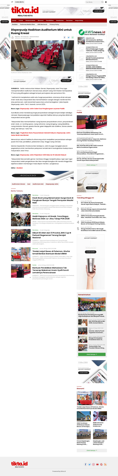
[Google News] (101, 464)
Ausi (28, 184)
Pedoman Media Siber (27, 24)
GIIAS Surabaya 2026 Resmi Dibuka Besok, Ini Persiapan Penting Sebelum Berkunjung (93, 223)
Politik (21, 20)
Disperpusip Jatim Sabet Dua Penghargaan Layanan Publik (42, 108)
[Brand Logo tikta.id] (25, 11)
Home (14, 20)
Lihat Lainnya (91, 165)
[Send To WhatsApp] (72, 37)
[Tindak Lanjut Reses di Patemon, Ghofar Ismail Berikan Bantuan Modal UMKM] (21, 254)
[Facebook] (85, 464)
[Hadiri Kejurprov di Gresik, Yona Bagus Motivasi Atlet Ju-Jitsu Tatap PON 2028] (21, 219)
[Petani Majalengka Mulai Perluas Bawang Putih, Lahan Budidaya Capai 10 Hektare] (84, 434)
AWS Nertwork (42, 24)
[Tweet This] (68, 37)
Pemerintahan (30, 20)
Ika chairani (25, 36)
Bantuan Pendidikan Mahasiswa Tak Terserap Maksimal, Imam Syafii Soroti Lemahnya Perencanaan (50, 270)
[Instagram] (93, 464)
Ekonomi (41, 20)
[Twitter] (89, 464)
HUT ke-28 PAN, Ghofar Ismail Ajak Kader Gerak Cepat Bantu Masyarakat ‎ (90, 159)
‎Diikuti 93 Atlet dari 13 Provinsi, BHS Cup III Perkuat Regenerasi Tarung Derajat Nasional (51, 235)
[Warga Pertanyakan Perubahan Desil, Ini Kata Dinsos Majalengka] (82, 339)
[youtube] (97, 464)
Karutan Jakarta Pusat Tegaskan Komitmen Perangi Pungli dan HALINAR (96, 331)
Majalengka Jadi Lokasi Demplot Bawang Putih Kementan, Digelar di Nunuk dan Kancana (99, 442)
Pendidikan (50, 20)
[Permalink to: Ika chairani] (12, 37)
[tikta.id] (19, 464)
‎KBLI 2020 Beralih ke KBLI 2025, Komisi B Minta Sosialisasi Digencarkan (90, 146)
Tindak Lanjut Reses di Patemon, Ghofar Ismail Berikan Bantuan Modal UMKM (51, 252)
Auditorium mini (38, 184)
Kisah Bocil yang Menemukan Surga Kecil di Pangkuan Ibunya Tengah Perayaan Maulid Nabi (52, 200)
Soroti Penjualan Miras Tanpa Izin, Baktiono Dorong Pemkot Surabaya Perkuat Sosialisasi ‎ (91, 140)
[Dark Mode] (106, 2)
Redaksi (15, 24)
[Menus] (12, 2)
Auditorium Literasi (18, 184)
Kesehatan (60, 20)
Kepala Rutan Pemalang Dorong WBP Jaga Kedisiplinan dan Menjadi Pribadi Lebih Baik (91, 315)
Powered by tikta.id (59, 471)
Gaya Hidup (79, 20)
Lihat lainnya (91, 354)
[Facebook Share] (64, 37)
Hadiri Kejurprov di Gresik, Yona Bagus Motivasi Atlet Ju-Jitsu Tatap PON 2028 (51, 217)
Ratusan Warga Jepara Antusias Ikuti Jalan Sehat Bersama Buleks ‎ (93, 210)
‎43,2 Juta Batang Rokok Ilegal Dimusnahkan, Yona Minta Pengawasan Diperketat (90, 153)
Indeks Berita (19, 2)
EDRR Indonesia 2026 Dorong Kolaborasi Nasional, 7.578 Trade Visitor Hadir (99, 424)
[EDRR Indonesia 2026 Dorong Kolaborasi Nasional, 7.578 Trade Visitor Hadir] (100, 416)
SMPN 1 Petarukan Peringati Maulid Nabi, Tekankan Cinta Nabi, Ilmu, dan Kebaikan (93, 216)
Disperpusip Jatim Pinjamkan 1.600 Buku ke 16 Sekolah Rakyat (43, 155)
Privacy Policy (54, 24)
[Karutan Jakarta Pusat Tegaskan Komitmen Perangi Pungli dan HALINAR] (82, 330)
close (8, 5)
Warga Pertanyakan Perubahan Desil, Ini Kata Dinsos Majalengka (97, 338)
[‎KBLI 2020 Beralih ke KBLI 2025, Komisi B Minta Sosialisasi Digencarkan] (82, 322)
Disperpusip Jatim (52, 184)
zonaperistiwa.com (92, 47)
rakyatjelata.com (91, 56)
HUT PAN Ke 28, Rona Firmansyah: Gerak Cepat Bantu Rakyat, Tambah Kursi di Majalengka (93, 203)
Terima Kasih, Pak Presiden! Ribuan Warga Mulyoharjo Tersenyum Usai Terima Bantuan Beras (97, 347)
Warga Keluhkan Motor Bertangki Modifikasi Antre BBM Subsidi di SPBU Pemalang (93, 229)
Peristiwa (69, 20)
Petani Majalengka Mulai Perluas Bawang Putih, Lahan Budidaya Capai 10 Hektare (83, 442)
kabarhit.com (90, 38)
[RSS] (105, 464)
